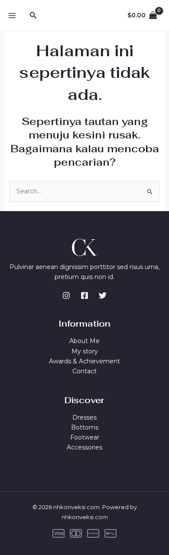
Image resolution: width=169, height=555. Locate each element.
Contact (84, 371)
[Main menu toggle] (12, 15)
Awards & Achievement (84, 361)
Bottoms (84, 427)
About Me (84, 341)
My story (85, 351)
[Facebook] (84, 295)
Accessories (84, 447)
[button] (33, 15)
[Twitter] (103, 295)
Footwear (84, 437)
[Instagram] (66, 295)
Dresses (84, 417)
